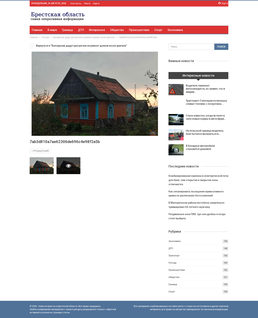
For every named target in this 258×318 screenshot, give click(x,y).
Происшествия (139, 30)
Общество (117, 30)
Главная (37, 30)
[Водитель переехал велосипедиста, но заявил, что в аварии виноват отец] (176, 89)
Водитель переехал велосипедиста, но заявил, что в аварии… (205, 88)
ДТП (81, 30)
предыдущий (41, 151)
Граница (67, 30)
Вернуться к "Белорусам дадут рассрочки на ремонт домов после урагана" (81, 45)
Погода (172, 262)
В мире (52, 30)
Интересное (97, 30)
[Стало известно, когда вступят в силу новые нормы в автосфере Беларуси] (176, 119)
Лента (87, 3)
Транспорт (174, 255)
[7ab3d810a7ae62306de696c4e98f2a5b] (42, 165)
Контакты (76, 3)
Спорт (158, 30)
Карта (96, 3)
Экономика (175, 30)
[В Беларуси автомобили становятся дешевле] (176, 149)
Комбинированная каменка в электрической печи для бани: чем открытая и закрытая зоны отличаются (198, 180)
